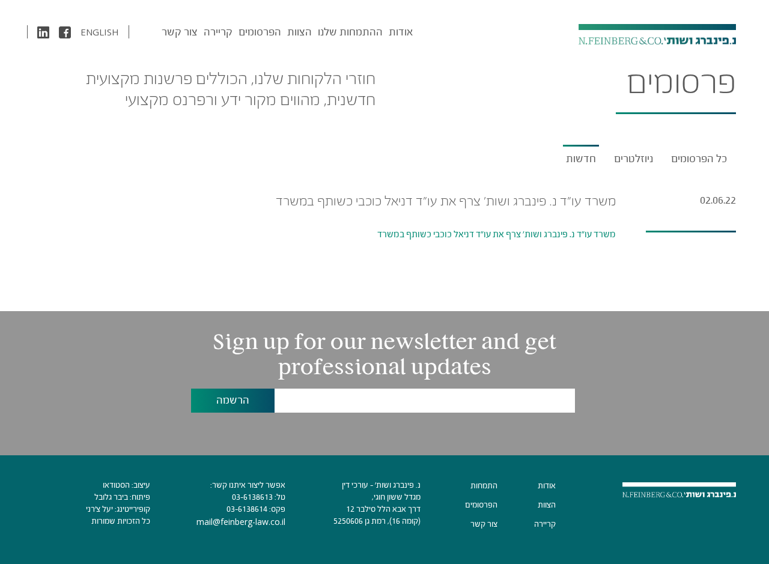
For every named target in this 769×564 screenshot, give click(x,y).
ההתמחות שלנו (350, 31)
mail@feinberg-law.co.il (240, 521)
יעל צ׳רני (99, 509)
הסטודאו (116, 485)
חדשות (581, 158)
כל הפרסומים (699, 158)
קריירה (218, 31)
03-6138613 (252, 497)
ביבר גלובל (111, 497)
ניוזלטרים (633, 158)
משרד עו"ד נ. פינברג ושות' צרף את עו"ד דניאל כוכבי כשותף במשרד (496, 234)
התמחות (483, 486)
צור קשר (180, 31)
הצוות (299, 31)
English (100, 32)
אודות (401, 31)
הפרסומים (260, 31)
